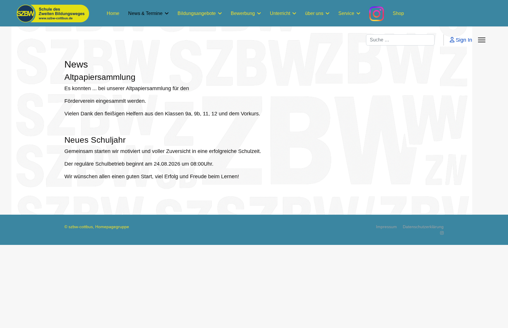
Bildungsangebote (197, 13)
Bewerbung (243, 13)
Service (346, 13)
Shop (398, 13)
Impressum (386, 226)
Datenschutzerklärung (423, 226)
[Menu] (481, 40)
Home (113, 13)
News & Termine (145, 13)
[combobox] (400, 40)
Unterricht (280, 13)
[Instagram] (442, 233)
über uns (314, 13)
